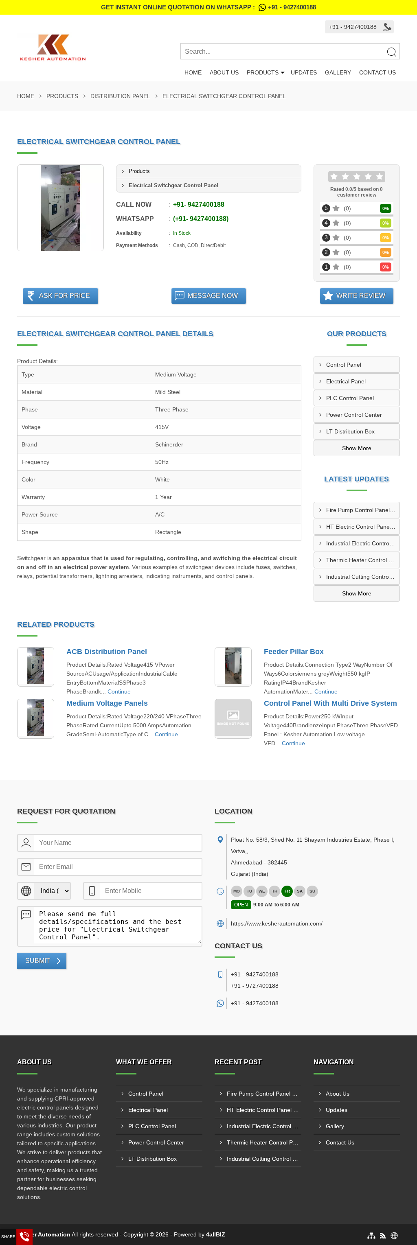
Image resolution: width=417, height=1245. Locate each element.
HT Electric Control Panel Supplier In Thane (363, 526)
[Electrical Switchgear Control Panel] (60, 208)
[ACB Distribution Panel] (36, 667)
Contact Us (377, 72)
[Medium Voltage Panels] (36, 718)
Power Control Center (354, 414)
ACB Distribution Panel (106, 652)
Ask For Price (64, 295)
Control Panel (343, 364)
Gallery (338, 72)
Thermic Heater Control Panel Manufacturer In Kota (363, 560)
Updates (304, 72)
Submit (37, 960)
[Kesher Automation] (98, 48)
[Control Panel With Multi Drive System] (233, 718)
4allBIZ (215, 1234)
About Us (224, 72)
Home (193, 72)
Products (263, 72)
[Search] (391, 52)
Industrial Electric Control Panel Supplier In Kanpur (363, 543)
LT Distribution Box (350, 431)
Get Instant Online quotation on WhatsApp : (208, 7)
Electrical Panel (346, 381)
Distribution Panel (120, 96)
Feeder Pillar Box (294, 652)
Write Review (360, 295)
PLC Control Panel (350, 398)
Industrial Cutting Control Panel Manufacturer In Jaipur (363, 576)
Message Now (213, 295)
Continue (119, 691)
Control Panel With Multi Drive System (330, 703)
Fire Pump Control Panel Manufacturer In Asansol (363, 510)
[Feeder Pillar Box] (233, 667)
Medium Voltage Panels (107, 703)
